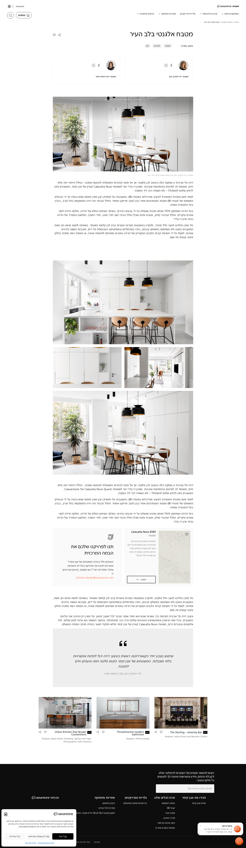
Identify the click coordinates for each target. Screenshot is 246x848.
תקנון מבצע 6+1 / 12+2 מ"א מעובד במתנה (95, 813)
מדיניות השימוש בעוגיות (46, 843)
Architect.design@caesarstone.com (94, 577)
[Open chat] (239, 841)
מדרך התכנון (169, 818)
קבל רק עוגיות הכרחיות (38, 836)
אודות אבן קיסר (199, 803)
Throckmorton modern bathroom (130, 733)
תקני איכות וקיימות (166, 823)
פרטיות (97, 842)
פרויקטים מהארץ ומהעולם (135, 803)
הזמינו (143, 579)
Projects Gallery (227, 22)
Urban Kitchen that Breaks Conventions (70, 733)
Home (236, 22)
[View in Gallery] (123, 302)
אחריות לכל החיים (107, 808)
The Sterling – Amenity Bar (186, 732)
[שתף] (59, 35)
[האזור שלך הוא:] (9, 6)
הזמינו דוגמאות (168, 803)
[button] (5, 814)
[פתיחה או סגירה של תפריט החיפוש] (10, 15)
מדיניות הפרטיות (30, 843)
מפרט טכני (170, 813)
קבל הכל (63, 836)
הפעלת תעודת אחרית (165, 828)
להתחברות (20, 6)
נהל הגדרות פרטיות (81, 842)
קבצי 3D (171, 808)
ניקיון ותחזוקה (108, 803)
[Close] (200, 825)
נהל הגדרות (15, 836)
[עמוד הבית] (228, 6)
